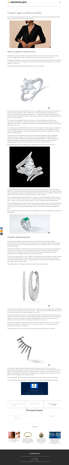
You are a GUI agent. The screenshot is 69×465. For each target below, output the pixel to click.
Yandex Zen (34, 458)
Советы (47, 456)
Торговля (33, 6)
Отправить (51, 416)
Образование (44, 6)
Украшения (38, 6)
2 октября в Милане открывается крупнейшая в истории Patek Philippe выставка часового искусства (41, 441)
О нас (60, 6)
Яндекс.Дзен (36, 458)
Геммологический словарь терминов (27, 456)
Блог (57, 6)
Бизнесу (23, 6)
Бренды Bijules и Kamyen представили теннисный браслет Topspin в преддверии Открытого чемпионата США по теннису (27, 441)
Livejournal (32, 458)
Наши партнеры (42, 456)
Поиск (59, 2)
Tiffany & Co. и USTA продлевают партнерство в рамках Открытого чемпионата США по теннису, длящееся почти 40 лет (54, 442)
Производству (51, 6)
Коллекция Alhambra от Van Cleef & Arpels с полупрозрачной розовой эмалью (14, 440)
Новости (28, 6)
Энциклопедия (11, 6)
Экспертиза (17, 6)
